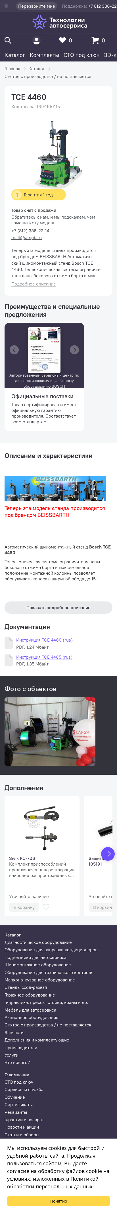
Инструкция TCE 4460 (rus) (44, 640)
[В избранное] (46, 907)
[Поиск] (8, 40)
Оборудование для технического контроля (49, 972)
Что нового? (17, 1062)
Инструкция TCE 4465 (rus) (44, 657)
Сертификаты (19, 1104)
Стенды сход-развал (26, 987)
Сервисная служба (24, 1089)
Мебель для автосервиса (30, 1010)
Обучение (15, 1097)
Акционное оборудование (31, 1017)
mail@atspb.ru (26, 237)
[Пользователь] (36, 40)
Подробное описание (33, 284)
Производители (21, 1047)
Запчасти (14, 1032)
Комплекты (44, 55)
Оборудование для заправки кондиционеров (51, 949)
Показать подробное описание (58, 607)
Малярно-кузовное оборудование (40, 980)
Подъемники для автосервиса (35, 957)
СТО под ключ (81, 55)
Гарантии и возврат (24, 1119)
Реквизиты (16, 1112)
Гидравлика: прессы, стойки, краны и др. (46, 1002)
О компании (17, 1074)
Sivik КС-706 (22, 858)
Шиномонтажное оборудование (38, 964)
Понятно (58, 1201)
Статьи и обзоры (22, 1134)
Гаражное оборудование (30, 995)
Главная (12, 68)
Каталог (15, 55)
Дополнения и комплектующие (37, 1040)
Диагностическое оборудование (38, 942)
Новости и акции (22, 1127)
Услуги (11, 1055)
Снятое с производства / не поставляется (48, 76)
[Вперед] (108, 854)
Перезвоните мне (36, 6)
